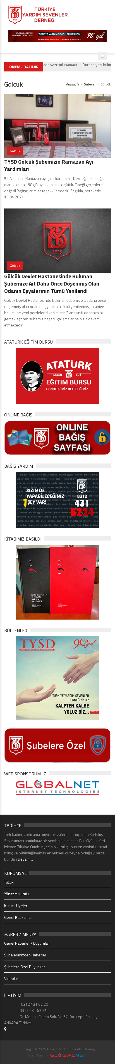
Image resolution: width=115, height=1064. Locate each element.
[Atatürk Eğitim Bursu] (57, 375)
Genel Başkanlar (18, 917)
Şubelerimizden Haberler (25, 955)
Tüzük (9, 882)
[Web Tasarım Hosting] (57, 786)
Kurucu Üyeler (15, 905)
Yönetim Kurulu (16, 894)
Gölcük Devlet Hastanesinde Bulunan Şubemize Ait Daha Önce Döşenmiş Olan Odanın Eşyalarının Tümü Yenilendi (51, 283)
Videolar (11, 978)
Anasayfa (72, 84)
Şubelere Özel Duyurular (24, 967)
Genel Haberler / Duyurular (26, 943)
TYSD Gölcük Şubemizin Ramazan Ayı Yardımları (48, 165)
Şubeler (90, 84)
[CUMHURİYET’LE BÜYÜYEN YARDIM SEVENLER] (57, 582)
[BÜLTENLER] (57, 677)
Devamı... (25, 859)
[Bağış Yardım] (57, 499)
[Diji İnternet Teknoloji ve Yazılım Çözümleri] (68, 1055)
